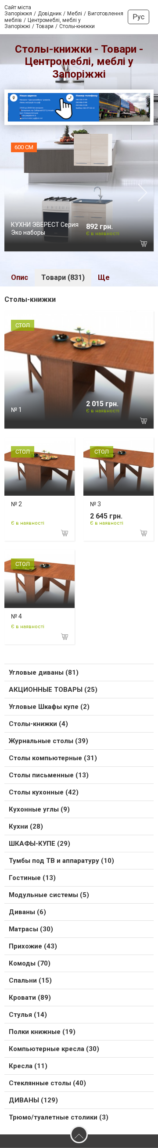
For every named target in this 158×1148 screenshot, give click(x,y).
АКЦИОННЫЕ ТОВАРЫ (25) (53, 690)
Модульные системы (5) (49, 895)
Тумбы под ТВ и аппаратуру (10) (61, 861)
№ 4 (16, 616)
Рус (138, 17)
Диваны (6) (27, 912)
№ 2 (16, 504)
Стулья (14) (28, 1015)
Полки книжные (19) (42, 1032)
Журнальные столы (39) (48, 741)
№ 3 (95, 504)
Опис (19, 277)
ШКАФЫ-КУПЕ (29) (39, 844)
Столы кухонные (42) (44, 792)
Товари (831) (63, 277)
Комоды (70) (29, 963)
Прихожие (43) (33, 946)
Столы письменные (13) (49, 775)
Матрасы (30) (31, 929)
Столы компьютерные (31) (53, 758)
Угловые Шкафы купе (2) (49, 707)
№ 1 (16, 409)
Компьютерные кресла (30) (54, 1049)
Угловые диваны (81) (44, 672)
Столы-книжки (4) (38, 724)
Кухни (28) (26, 826)
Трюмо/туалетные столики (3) (58, 1117)
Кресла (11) (28, 1066)
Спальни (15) (30, 980)
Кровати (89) (30, 997)
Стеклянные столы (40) (47, 1083)
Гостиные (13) (32, 878)
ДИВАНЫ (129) (33, 1100)
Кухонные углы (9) (39, 809)
